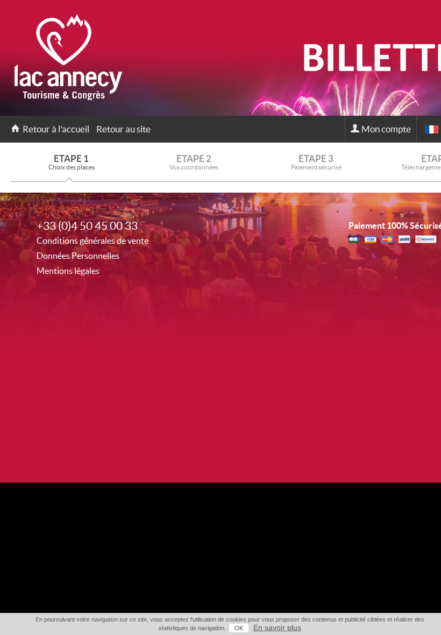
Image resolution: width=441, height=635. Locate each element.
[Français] (431, 129)
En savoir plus (277, 627)
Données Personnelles (78, 255)
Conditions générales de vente (92, 240)
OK (238, 628)
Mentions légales (68, 271)
